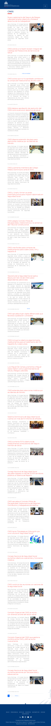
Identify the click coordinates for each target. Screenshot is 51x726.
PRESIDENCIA (14, 712)
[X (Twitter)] (20, 717)
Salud (28, 308)
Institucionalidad (26, 73)
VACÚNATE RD (35, 712)
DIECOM (43, 712)
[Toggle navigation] (45, 6)
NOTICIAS (21, 712)
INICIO (7, 712)
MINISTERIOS (25, 713)
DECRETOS (28, 712)
